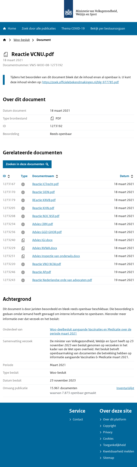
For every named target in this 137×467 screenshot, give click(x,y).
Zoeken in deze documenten (25, 164)
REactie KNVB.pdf (44, 200)
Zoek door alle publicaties (39, 28)
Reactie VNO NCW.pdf (46, 264)
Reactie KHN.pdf (43, 208)
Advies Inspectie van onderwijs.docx (56, 256)
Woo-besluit (22, 40)
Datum (127, 176)
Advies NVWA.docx (44, 248)
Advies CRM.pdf (42, 224)
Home (11, 28)
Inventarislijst (125, 388)
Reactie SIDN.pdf (43, 192)
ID (11, 176)
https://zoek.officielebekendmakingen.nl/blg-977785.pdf (80, 82)
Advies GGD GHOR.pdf (47, 232)
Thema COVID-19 (73, 28)
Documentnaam (45, 176)
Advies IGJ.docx (42, 240)
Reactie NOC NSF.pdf (45, 216)
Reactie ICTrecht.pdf (45, 184)
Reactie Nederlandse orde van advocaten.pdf (62, 280)
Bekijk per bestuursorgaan (107, 28)
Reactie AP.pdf (41, 272)
